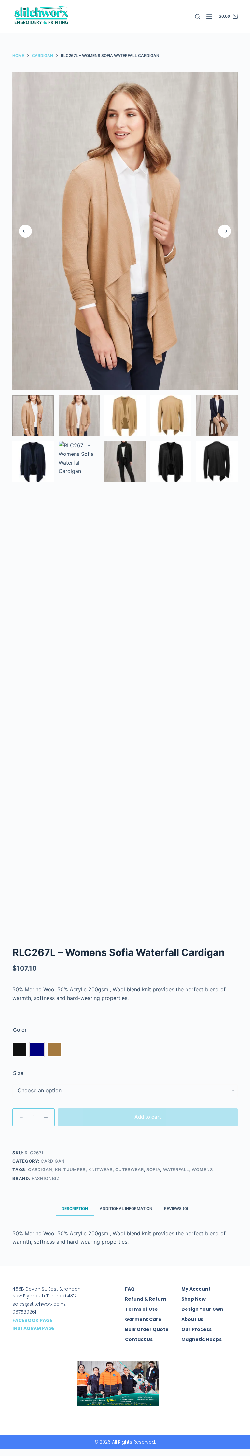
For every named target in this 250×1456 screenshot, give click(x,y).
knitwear (100, 1169)
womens (202, 1169)
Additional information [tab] (126, 1208)
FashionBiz (46, 1178)
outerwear (129, 1169)
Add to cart (147, 1117)
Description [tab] (75, 1208)
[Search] (197, 16)
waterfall (176, 1169)
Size (18, 1073)
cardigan (40, 1169)
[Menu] (209, 16)
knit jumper (70, 1169)
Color (20, 1030)
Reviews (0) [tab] (176, 1208)
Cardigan (53, 1161)
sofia (153, 1169)
